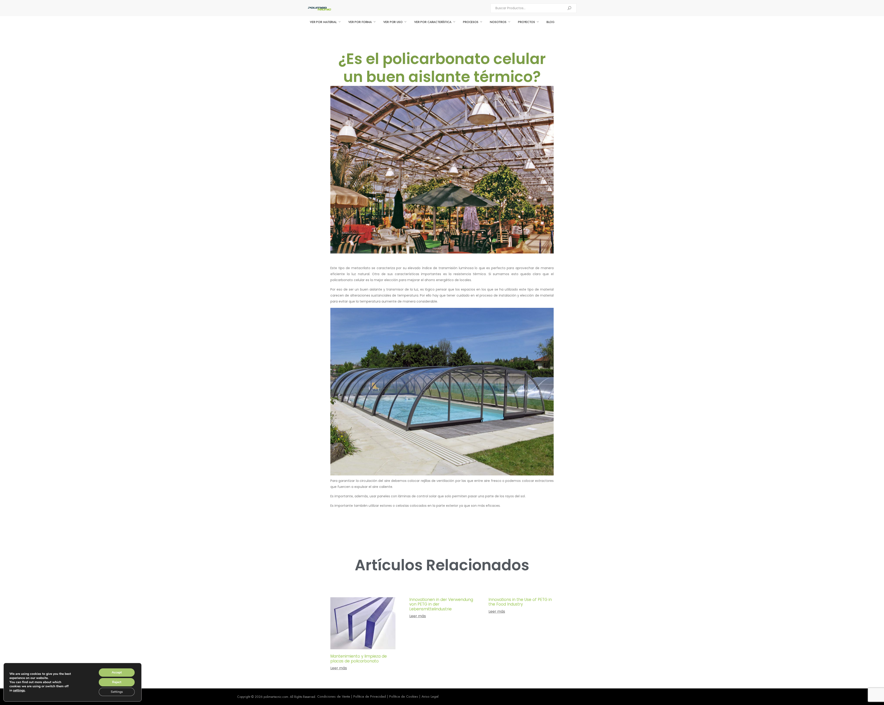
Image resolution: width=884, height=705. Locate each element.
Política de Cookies (403, 696)
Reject (116, 682)
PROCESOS (470, 22)
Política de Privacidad (369, 696)
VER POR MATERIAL (323, 22)
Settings (117, 692)
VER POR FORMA (360, 22)
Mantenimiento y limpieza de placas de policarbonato (358, 658)
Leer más (338, 668)
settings (19, 690)
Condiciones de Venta (333, 696)
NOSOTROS (498, 22)
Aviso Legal (430, 696)
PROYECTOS (526, 22)
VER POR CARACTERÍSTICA (432, 22)
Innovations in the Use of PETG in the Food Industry (520, 602)
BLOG (551, 22)
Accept (117, 672)
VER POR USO (393, 22)
